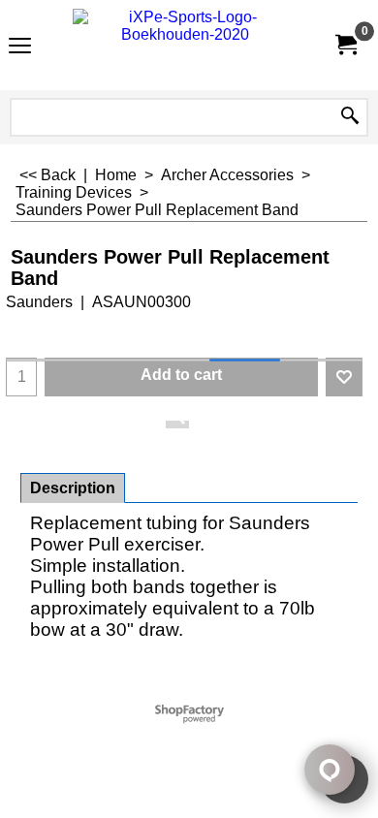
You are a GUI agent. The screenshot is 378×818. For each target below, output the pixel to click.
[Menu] (20, 47)
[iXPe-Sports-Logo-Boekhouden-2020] (185, 45)
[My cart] (345, 45)
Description (72, 488)
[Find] (350, 117)
